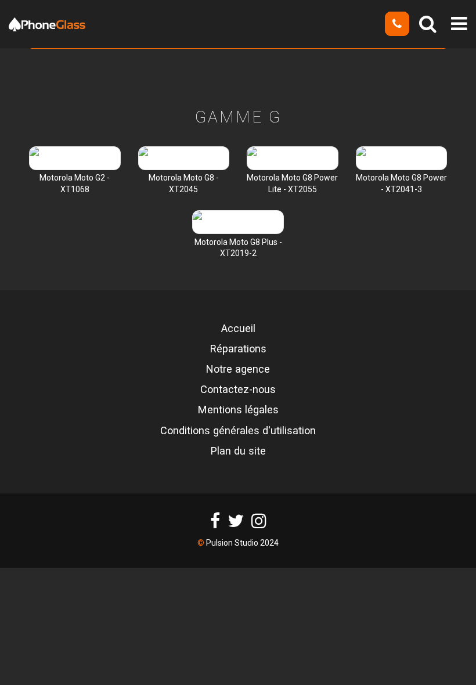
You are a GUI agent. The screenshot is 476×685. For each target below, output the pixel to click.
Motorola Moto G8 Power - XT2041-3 (401, 183)
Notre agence (238, 369)
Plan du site (238, 451)
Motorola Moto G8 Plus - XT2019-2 (238, 247)
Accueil (238, 328)
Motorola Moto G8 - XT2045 (184, 183)
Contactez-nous (238, 389)
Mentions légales (238, 410)
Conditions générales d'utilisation (238, 431)
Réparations (238, 349)
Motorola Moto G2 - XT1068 (74, 183)
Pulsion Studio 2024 (242, 542)
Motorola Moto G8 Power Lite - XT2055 (292, 183)
